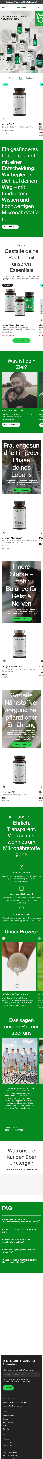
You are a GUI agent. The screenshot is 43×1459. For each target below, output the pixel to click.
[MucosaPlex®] (19, 101)
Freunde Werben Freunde (12, 1406)
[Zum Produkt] (3, 938)
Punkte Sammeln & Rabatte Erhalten (16, 1402)
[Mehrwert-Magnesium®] (19, 515)
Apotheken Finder (9, 1416)
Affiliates (6, 1439)
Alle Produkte (8, 1422)
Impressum (7, 1442)
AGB (4, 1449)
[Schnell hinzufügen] (4, 119)
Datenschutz (7, 1445)
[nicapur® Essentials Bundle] (19, 302)
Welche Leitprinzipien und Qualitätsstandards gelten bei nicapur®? (20, 1220)
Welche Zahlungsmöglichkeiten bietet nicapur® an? (19, 1251)
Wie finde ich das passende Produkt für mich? (19, 1230)
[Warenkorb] (39, 7)
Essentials (6, 1429)
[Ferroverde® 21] (19, 769)
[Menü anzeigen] (3, 7)
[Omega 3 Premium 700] (19, 644)
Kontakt (5, 1419)
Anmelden (8, 1388)
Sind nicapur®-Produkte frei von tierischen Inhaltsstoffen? (16, 1240)
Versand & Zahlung (10, 1456)
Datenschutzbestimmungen (12, 1381)
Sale (4, 1426)
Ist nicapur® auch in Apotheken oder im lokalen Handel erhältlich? (19, 1261)
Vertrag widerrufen (10, 1452)
